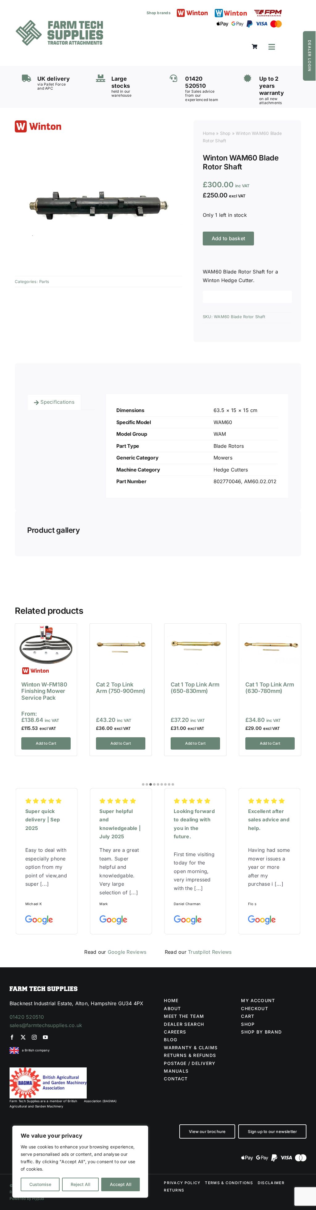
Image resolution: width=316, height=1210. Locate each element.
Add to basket (228, 238)
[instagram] (34, 1037)
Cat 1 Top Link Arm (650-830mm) (195, 687)
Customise (40, 1184)
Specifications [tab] (57, 402)
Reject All (80, 1184)
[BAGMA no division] (48, 1070)
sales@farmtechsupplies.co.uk (46, 1025)
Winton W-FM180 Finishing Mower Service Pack (44, 691)
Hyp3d (38, 1198)
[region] (80, 1162)
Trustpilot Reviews (209, 952)
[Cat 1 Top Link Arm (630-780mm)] (270, 628)
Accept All (120, 1184)
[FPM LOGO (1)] (268, 12)
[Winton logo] (192, 11)
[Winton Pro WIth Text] (231, 10)
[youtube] (45, 1037)
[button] (143, 784)
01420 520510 (27, 1017)
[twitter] (23, 1037)
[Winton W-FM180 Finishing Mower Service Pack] (46, 628)
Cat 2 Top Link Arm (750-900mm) (120, 687)
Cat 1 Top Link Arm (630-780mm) (269, 687)
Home (209, 133)
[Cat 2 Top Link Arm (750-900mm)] (120, 628)
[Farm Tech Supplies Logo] (59, 22)
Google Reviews (127, 952)
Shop (225, 133)
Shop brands (159, 12)
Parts (44, 281)
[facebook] (12, 1037)
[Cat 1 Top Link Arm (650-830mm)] (195, 628)
